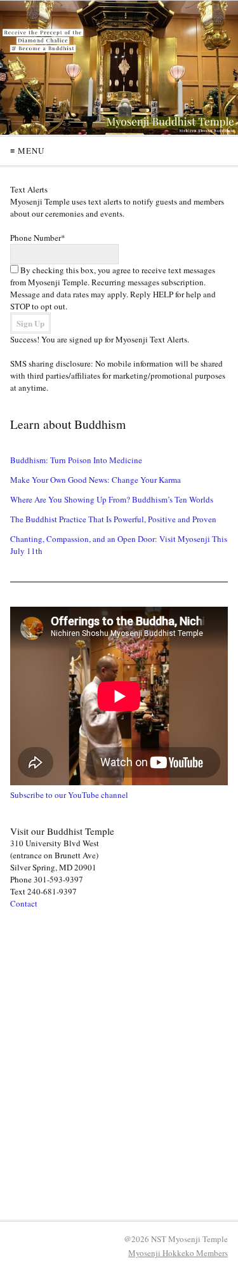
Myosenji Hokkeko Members (178, 1253)
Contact (23, 903)
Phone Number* (37, 237)
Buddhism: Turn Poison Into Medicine (76, 460)
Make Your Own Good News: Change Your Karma (95, 479)
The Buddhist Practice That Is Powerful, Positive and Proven (113, 519)
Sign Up (30, 323)
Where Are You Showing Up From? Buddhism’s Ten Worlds (111, 499)
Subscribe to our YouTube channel (69, 795)
